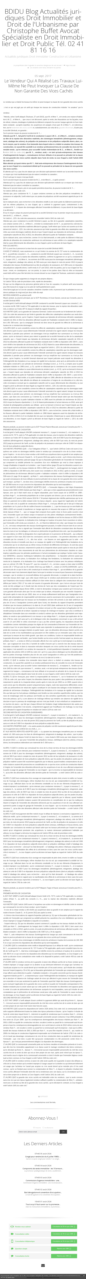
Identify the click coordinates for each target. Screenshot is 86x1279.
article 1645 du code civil (14, 152)
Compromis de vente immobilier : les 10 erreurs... (43, 1168)
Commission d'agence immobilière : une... (43, 1180)
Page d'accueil (70, 65)
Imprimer (44, 1096)
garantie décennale (66, 128)
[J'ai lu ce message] (84, 1275)
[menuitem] (39, 65)
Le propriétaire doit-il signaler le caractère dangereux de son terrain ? (38, 65)
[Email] (43, 1265)
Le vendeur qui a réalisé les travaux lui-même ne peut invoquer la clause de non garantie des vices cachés (43, 86)
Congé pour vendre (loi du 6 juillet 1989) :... (43, 1156)
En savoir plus (10, 1277)
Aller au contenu (8, 2)
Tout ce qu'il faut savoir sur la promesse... (43, 1204)
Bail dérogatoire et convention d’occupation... (43, 1192)
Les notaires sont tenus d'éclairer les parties (45, 68)
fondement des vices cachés (22, 128)
